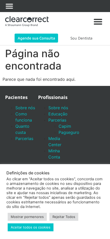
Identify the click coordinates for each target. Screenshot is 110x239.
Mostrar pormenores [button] (27, 217)
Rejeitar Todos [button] (63, 217)
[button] (9, 6)
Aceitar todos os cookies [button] (30, 227)
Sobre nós (25, 107)
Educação (58, 113)
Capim (65, 126)
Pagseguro (69, 132)
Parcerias (24, 138)
